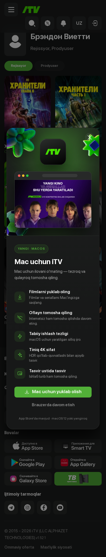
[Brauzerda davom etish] (89, 137)
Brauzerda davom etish (53, 404)
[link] (53, 392)
